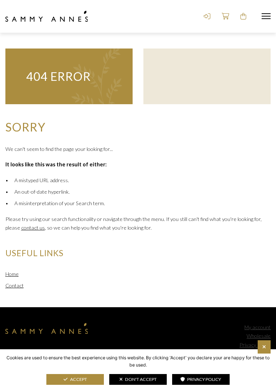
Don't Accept (141, 379)
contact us (33, 228)
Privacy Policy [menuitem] (255, 345)
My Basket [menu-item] (244, 16)
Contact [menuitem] (14, 285)
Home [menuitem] (12, 274)
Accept (78, 379)
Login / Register (207, 16)
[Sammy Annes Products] (46, 16)
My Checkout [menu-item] (225, 16)
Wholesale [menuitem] (259, 336)
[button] (266, 16)
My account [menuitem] (257, 327)
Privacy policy (204, 379)
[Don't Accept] (264, 346)
